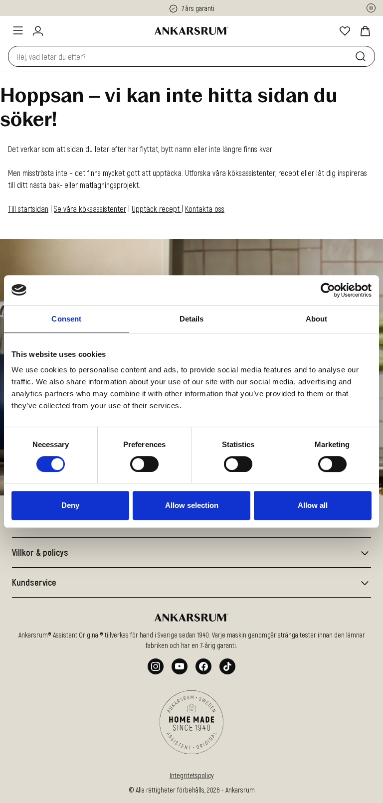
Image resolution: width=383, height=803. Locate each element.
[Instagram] (156, 666)
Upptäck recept (157, 208)
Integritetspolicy (191, 775)
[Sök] (363, 56)
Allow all (313, 505)
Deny (70, 505)
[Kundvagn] (365, 31)
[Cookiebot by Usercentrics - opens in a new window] (328, 290)
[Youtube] (180, 666)
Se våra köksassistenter (90, 208)
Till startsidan (28, 208)
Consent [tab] (66, 319)
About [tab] (317, 319)
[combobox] (179, 56)
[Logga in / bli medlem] (38, 31)
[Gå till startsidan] (191, 31)
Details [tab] (192, 319)
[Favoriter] (345, 31)
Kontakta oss (204, 208)
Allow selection (191, 505)
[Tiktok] (227, 666)
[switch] (144, 464)
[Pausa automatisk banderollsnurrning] (371, 8)
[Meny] (18, 30)
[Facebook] (203, 666)
